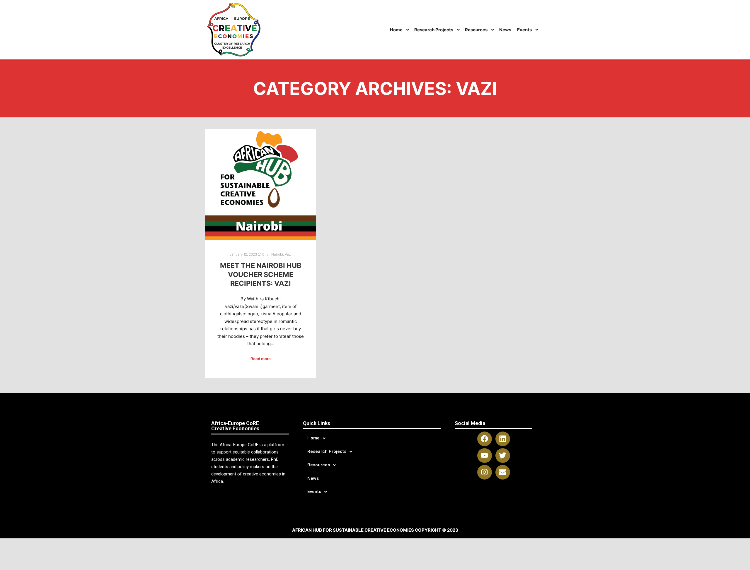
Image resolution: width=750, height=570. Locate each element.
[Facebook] (484, 439)
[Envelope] (502, 472)
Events (314, 491)
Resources (318, 465)
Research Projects (326, 451)
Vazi (288, 254)
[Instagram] (484, 472)
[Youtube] (484, 455)
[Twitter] (502, 455)
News (313, 478)
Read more (260, 358)
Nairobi (277, 254)
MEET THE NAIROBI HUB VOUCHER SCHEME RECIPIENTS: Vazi (260, 274)
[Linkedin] (502, 439)
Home (313, 438)
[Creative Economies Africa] (235, 29)
